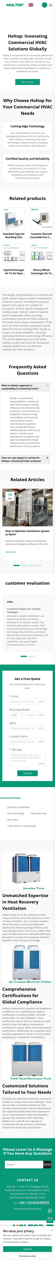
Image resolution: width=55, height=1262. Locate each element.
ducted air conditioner (18, 807)
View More (10, 552)
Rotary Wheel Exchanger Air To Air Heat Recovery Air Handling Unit (41, 271)
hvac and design (15, 813)
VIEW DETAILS (14, 218)
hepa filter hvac (39, 813)
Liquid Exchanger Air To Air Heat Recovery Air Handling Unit (13, 271)
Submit (27, 773)
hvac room (12, 819)
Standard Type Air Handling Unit (14, 235)
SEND (47, 1164)
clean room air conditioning (21, 825)
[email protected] (31, 1208)
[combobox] (16, 715)
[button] (16, 565)
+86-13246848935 (33, 1202)
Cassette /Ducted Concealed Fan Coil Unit (41, 235)
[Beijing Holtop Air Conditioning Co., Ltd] (14, 4)
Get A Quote (27, 82)
